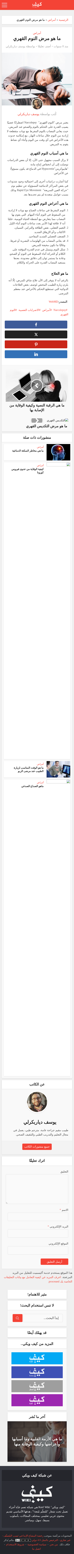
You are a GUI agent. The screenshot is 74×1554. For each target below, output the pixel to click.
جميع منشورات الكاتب (37, 1146)
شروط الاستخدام (15, 1544)
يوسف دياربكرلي (15, 46)
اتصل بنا (36, 1548)
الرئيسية (63, 19)
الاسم (64, 1209)
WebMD (53, 301)
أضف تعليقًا (44, 46)
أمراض (52, 19)
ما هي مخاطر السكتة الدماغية (28, 450)
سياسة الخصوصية (36, 1544)
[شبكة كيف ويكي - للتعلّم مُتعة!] (37, 1493)
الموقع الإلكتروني (58, 1243)
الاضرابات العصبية (29, 310)
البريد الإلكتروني (58, 1226)
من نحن (54, 1544)
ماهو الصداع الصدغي (32, 786)
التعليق (64, 1171)
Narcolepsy (59, 310)
